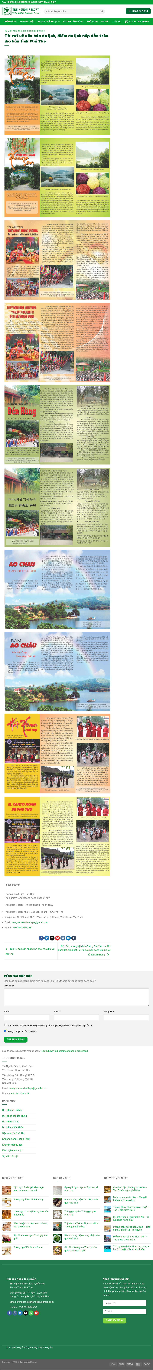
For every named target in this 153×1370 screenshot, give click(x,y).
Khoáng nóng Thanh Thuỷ (16, 1139)
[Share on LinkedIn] (68, 938)
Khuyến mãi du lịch (12, 1144)
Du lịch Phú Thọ (13, 30)
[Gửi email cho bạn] (52, 938)
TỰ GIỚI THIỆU (27, 21)
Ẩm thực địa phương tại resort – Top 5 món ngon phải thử (130, 1189)
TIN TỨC (105, 21)
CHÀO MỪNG (10, 21)
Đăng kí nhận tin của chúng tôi (22, 1031)
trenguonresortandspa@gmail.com (30, 922)
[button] (137, 21)
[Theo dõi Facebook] (9, 1313)
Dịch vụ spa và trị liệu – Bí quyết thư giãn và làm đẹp (130, 1199)
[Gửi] (102, 11)
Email (57, 1011)
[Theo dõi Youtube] (36, 1313)
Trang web (109, 1011)
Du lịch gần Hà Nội (12, 1110)
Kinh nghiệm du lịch (34, 30)
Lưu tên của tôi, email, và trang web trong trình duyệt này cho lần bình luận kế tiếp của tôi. (50, 1025)
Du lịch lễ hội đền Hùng (14, 1115)
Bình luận (9, 985)
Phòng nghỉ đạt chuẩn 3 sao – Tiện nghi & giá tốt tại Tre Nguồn (131, 1228)
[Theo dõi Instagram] (14, 1313)
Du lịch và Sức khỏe (12, 1127)
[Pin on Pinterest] (57, 938)
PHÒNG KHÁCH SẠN (48, 21)
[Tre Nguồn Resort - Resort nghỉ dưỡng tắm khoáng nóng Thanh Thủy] (21, 11)
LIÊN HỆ (116, 21)
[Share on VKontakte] (62, 938)
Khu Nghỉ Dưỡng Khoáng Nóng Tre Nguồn (33, 1347)
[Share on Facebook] (41, 938)
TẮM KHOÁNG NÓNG (73, 21)
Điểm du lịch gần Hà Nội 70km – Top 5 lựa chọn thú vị (130, 1238)
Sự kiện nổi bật (10, 1156)
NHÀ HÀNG (92, 21)
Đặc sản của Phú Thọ (13, 1133)
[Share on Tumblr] (73, 938)
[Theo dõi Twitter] (20, 1313)
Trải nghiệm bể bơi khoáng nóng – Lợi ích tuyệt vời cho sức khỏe (131, 1248)
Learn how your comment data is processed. (65, 1051)
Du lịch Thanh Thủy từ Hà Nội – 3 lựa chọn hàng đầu (131, 1218)
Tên (6, 1011)
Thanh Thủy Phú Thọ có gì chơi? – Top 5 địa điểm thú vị (131, 1208)
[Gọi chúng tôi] (31, 1313)
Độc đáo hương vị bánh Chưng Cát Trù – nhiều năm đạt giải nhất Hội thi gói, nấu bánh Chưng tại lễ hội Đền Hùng (84, 950)
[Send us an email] (25, 1313)
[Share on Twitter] (46, 938)
